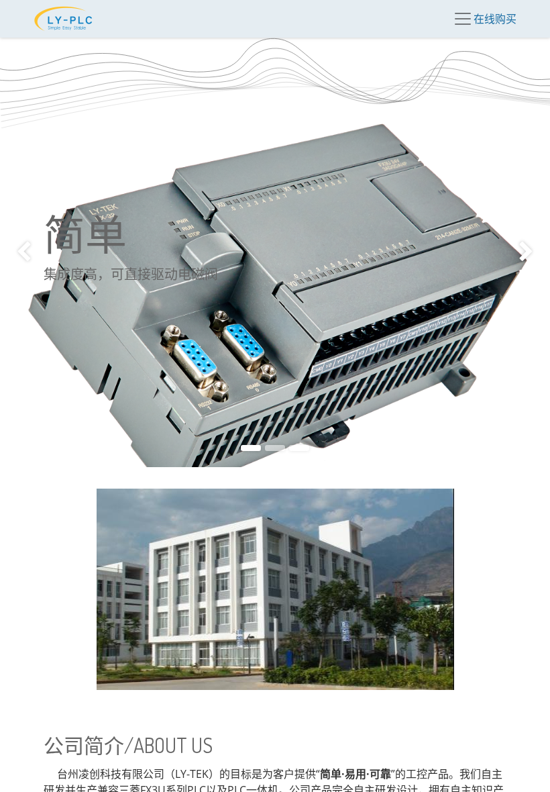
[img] (22, 252)
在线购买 (495, 19)
